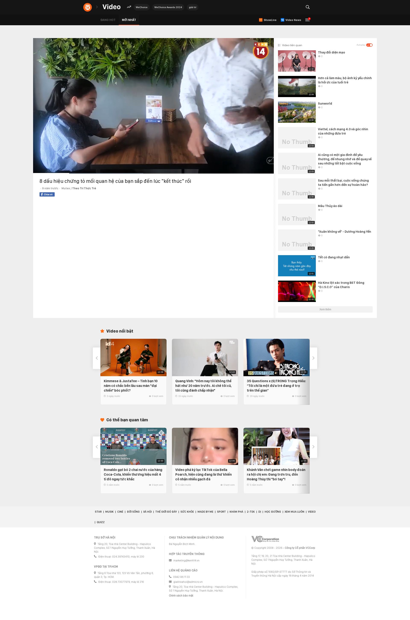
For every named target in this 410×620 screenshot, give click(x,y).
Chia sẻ (48, 194)
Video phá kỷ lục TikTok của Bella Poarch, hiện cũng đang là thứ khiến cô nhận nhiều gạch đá (203, 474)
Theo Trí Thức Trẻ (84, 188)
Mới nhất (129, 20)
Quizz (101, 522)
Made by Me (205, 511)
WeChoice (142, 7)
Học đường (273, 511)
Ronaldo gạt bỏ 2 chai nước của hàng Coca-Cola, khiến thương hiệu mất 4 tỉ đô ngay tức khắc (133, 474)
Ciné (120, 511)
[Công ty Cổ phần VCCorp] (265, 539)
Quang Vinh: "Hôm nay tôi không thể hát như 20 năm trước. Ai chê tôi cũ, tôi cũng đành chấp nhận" (203, 385)
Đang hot (108, 20)
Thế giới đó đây (166, 511)
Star (98, 511)
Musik (109, 511)
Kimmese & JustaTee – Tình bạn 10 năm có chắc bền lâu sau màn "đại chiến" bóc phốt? (131, 385)
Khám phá (236, 511)
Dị (259, 511)
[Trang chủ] (111, 7)
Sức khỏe (187, 511)
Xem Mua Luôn (294, 511)
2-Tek (251, 511)
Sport (221, 511)
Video (312, 511)
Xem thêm (325, 309)
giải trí (192, 7)
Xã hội (147, 511)
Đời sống (133, 511)
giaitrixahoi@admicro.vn (188, 581)
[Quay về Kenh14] (87, 7)
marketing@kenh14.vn (186, 560)
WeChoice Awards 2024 (168, 7)
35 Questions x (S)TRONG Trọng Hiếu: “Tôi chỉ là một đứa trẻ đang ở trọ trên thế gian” (276, 385)
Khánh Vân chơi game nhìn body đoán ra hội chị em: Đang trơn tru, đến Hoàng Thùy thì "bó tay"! (276, 474)
